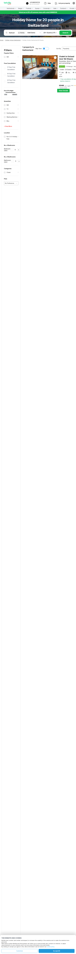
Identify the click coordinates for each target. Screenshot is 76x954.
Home (1, 40)
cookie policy (50, 946)
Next (53, 67)
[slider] (5, 92)
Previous (26, 67)
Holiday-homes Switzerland (12, 40)
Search (65, 33)
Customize (19, 951)
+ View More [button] (8, 126)
